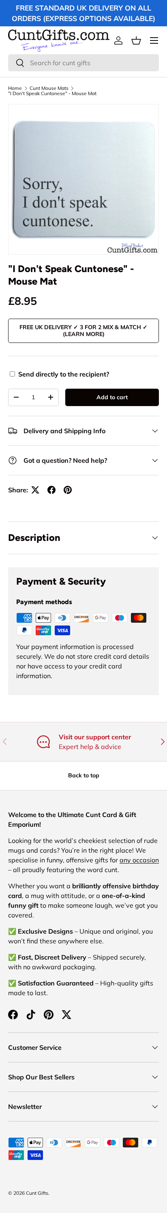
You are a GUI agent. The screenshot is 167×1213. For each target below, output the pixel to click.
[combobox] (83, 62)
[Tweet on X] (35, 490)
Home (15, 88)
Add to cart (112, 397)
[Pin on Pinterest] (68, 490)
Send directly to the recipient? (63, 374)
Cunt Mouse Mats (49, 88)
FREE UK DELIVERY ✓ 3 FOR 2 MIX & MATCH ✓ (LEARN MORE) (83, 330)
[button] (136, 40)
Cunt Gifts (37, 1193)
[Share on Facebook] (51, 490)
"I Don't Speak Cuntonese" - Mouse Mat (52, 93)
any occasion (139, 860)
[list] (83, 179)
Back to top (83, 775)
